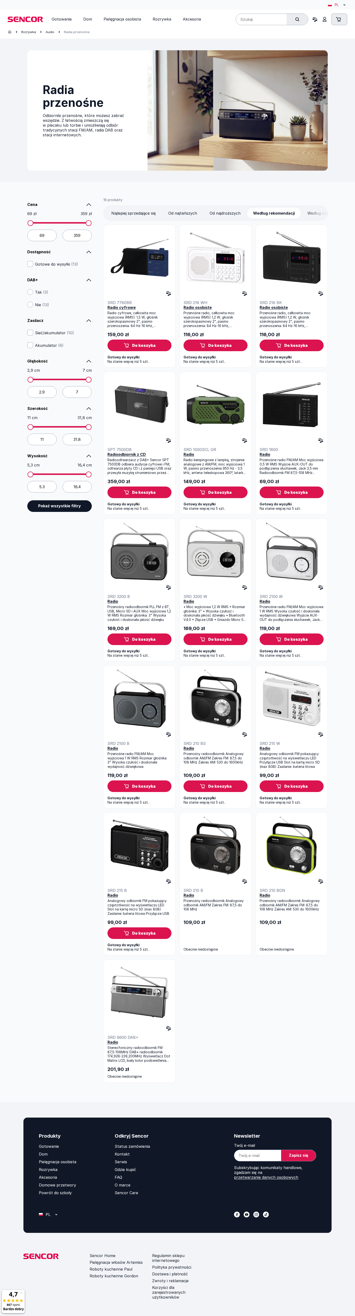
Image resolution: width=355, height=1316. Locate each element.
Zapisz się (298, 1155)
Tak (41, 292)
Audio (50, 32)
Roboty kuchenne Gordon (114, 1275)
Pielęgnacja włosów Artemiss (116, 1262)
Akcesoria (48, 1177)
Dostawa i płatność (170, 1274)
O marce (122, 1185)
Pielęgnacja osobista (57, 1161)
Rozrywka (28, 32)
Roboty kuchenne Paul (111, 1269)
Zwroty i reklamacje (170, 1280)
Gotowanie (49, 1146)
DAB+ (32, 279)
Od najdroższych (225, 213)
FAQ (118, 1177)
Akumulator (49, 345)
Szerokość (37, 408)
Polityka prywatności (171, 1267)
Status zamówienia (132, 1146)
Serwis (121, 1161)
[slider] (30, 223)
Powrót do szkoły (55, 1192)
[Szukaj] (297, 19)
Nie (42, 304)
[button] (139, 345)
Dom (43, 1154)
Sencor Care (126, 1192)
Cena (32, 204)
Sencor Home (102, 1255)
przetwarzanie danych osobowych (266, 1177)
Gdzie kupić (125, 1169)
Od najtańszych (182, 213)
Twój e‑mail (244, 1145)
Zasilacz (35, 320)
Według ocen (319, 213)
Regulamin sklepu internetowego (168, 1258)
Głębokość (37, 361)
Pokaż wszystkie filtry (59, 505)
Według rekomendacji (274, 213)
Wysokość (37, 455)
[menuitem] (62, 19)
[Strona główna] (10, 32)
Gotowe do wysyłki (56, 264)
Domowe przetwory (57, 1185)
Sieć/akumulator (54, 332)
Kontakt (122, 1154)
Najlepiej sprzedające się (133, 213)
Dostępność (39, 251)
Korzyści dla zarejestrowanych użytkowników (168, 1292)
